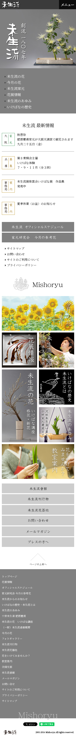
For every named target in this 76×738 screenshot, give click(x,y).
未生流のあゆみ (19, 100)
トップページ (9, 576)
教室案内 (7, 661)
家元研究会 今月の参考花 (16, 593)
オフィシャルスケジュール (17, 587)
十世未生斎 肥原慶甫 (14, 616)
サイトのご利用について (23, 259)
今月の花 (14, 82)
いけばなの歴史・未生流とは (18, 605)
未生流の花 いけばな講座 (17, 621)
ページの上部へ (38, 559)
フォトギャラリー (12, 638)
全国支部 (7, 667)
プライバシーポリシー (22, 265)
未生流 (10, 5)
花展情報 (14, 94)
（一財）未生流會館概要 (16, 627)
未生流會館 (8, 672)
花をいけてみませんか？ (16, 655)
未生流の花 (16, 76)
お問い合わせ (16, 254)
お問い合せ (8, 684)
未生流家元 (16, 88)
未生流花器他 (9, 650)
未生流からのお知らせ (15, 599)
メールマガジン (11, 678)
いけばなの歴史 (19, 106)
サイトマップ (15, 248)
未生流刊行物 (9, 644)
